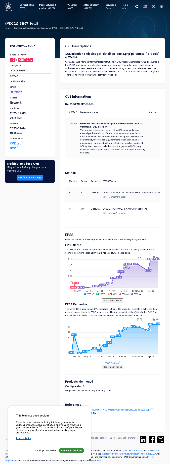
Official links (16, 138)
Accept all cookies (71, 450)
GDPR (112, 438)
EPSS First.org (112, 363)
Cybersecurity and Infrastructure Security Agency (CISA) (127, 454)
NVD (13, 147)
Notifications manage (30, 177)
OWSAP (14, 76)
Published (15, 108)
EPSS (13, 87)
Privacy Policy (23, 438)
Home (8, 28)
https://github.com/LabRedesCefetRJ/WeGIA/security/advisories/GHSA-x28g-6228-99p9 (108, 410)
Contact (122, 438)
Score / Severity (18, 54)
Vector (13, 97)
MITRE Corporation (134, 450)
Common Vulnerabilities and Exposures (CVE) (35, 28)
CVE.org (16, 143)
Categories (15, 65)
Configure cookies (46, 450)
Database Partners (97, 438)
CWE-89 (73, 123)
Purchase (133, 438)
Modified (14, 123)
